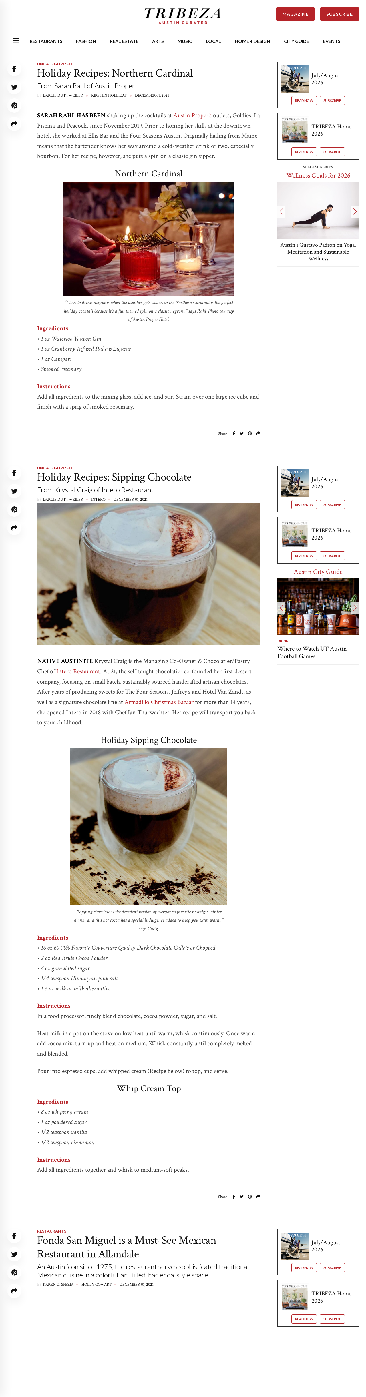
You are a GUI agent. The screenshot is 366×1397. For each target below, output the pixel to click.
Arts (158, 41)
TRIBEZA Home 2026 (331, 130)
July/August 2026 (325, 78)
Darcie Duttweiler (63, 95)
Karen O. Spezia (58, 1284)
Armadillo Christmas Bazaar (159, 702)
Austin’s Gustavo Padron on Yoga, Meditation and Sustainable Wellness (318, 251)
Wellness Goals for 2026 (318, 175)
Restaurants (46, 41)
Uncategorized (54, 63)
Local (213, 41)
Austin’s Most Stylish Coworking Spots (303, 652)
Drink (282, 640)
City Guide (296, 41)
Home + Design (252, 41)
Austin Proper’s (192, 115)
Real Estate (124, 41)
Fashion (86, 41)
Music (185, 41)
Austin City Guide (318, 571)
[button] (281, 212)
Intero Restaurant (78, 671)
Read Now (304, 100)
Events (331, 41)
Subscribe (332, 100)
